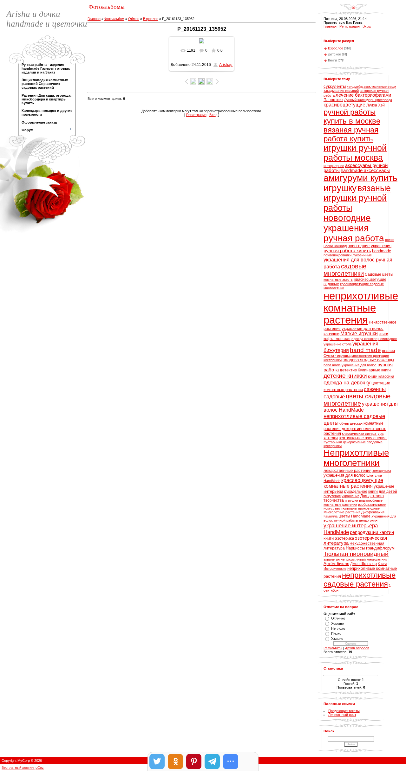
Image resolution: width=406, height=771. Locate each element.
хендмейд (355, 86)
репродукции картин (372, 532)
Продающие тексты (344, 711)
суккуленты (335, 86)
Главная (94, 19)
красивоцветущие (344, 104)
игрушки (351, 500)
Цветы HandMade (354, 516)
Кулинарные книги (374, 370)
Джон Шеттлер (363, 564)
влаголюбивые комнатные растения (353, 502)
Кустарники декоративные (345, 442)
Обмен (133, 19)
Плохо (336, 633)
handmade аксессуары (365, 170)
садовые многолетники (345, 270)
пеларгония (368, 520)
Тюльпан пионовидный (356, 553)
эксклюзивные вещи (379, 86)
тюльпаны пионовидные (360, 508)
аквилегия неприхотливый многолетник (355, 559)
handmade (381, 250)
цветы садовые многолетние (357, 400)
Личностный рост (342, 714)
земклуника (381, 470)
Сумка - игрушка (337, 355)
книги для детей (382, 491)
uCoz (40, 767)
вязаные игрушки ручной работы (357, 198)
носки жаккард (335, 246)
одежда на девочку (347, 382)
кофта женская (337, 339)
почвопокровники (337, 255)
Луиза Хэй (375, 105)
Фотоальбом (114, 19)
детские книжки (345, 375)
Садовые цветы (379, 274)
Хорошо (337, 623)
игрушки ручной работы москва (355, 153)
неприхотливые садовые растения (360, 579)
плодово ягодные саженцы (368, 359)
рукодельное (355, 491)
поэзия (388, 350)
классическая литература (362, 433)
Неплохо (338, 628)
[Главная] (353, 5)
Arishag (225, 64)
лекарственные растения (347, 470)
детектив (348, 370)
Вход (213, 115)
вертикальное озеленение (363, 438)
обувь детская (351, 423)
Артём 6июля (336, 563)
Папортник (333, 100)
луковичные (362, 255)
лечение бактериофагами (363, 95)
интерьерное (334, 166)
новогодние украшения (369, 245)
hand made (365, 350)
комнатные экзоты (338, 279)
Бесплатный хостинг (18, 767)
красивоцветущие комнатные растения (353, 483)
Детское (334, 54)
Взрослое (150, 19)
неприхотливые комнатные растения (361, 308)
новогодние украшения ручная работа (354, 228)
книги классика (381, 376)
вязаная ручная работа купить (351, 134)
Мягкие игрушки (359, 333)
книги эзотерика (339, 538)
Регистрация (196, 115)
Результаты (333, 648)
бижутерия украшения (341, 496)
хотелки (331, 438)
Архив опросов (357, 648)
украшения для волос (344, 475)
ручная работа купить (347, 250)
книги (383, 334)
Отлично (338, 618)
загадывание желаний (341, 91)
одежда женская (364, 339)
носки (389, 240)
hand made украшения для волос (350, 365)
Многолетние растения (342, 512)
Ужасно (337, 638)
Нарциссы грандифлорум (370, 548)
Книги (332, 60)
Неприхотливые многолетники (356, 458)
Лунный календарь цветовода (368, 100)
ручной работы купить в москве (352, 116)
